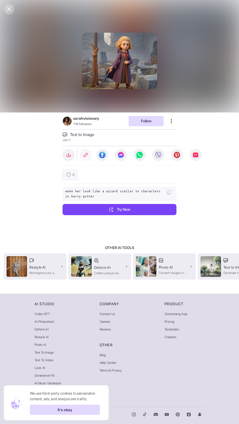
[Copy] (169, 192)
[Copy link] (86, 155)
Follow (146, 121)
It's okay (65, 410)
